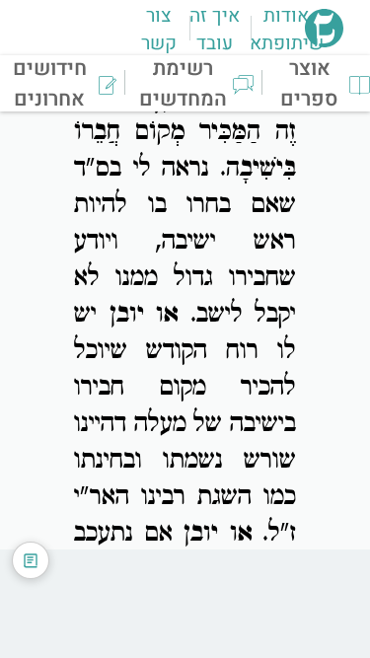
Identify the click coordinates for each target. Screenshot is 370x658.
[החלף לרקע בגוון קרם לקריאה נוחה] (30, 560)
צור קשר (159, 29)
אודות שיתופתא (287, 29)
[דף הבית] (324, 41)
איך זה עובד (214, 29)
